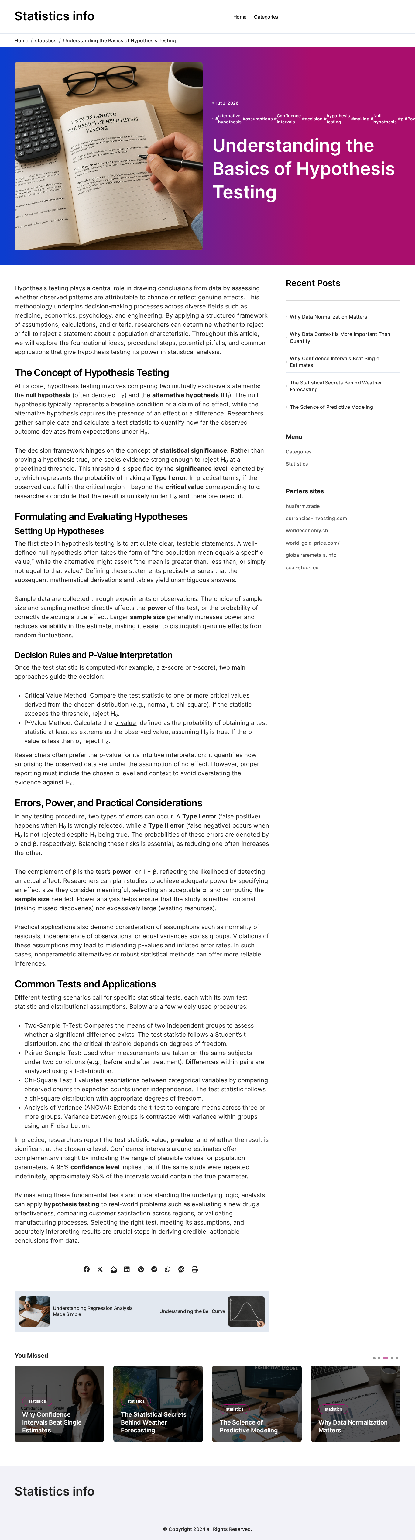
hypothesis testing (338, 118)
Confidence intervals (289, 118)
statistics (37, 1401)
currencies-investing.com (316, 518)
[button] (391, 1403)
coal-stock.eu (302, 567)
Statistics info (54, 16)
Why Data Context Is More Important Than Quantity (340, 337)
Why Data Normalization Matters (328, 317)
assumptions (259, 118)
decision (314, 118)
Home (239, 17)
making (361, 118)
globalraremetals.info (311, 555)
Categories (266, 17)
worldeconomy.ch (307, 530)
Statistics (297, 464)
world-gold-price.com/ (313, 543)
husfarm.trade (303, 506)
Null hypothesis (385, 118)
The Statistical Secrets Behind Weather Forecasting (336, 386)
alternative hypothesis (230, 118)
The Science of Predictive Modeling (331, 407)
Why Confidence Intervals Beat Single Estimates (334, 361)
